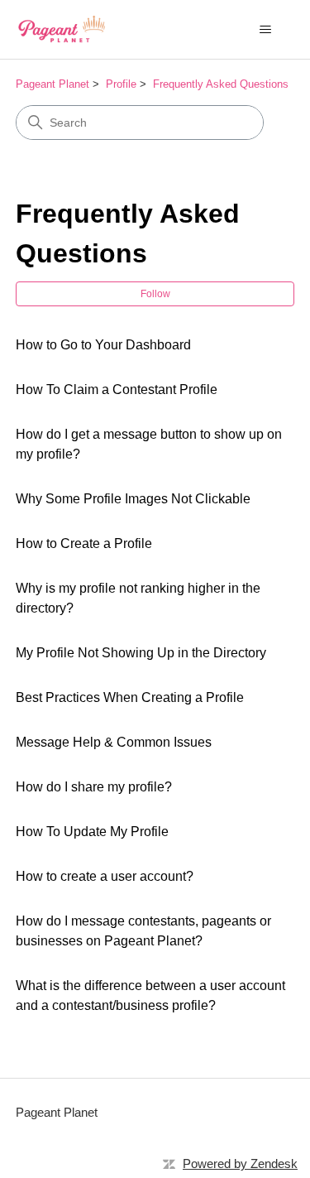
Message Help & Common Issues (114, 742)
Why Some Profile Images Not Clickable (133, 499)
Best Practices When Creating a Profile (130, 697)
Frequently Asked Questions (221, 84)
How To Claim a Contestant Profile (116, 389)
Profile (121, 84)
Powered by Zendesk (240, 1163)
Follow (155, 294)
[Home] (61, 29)
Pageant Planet (52, 84)
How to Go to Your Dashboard (103, 345)
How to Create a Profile (84, 543)
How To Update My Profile (92, 832)
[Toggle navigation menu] (265, 30)
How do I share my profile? (94, 787)
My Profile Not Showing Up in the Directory (141, 653)
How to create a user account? (104, 876)
